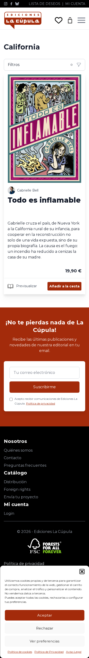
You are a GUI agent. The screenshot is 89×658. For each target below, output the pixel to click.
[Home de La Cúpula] (23, 20)
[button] (82, 571)
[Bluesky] (17, 4)
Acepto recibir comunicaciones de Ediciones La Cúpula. (45, 401)
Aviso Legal (73, 652)
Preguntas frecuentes (25, 465)
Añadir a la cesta (64, 286)
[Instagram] (6, 4)
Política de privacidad (40, 403)
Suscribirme (44, 387)
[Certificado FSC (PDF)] (44, 545)
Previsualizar (26, 286)
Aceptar (44, 615)
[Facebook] (11, 4)
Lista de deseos (44, 4)
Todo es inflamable (44, 200)
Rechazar (44, 628)
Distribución (15, 482)
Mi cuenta (75, 4)
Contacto (12, 458)
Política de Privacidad (49, 652)
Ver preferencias (44, 641)
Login (9, 513)
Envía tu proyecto (21, 497)
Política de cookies (20, 652)
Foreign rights (17, 489)
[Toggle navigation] (81, 20)
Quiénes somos (18, 450)
